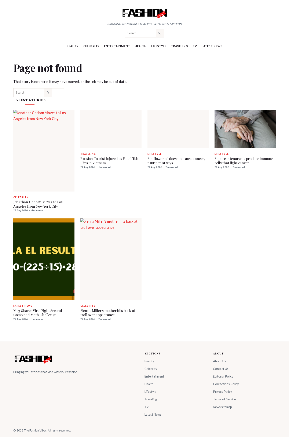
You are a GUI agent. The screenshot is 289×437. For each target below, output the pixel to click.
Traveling (179, 46)
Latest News (212, 46)
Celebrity (91, 46)
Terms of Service (224, 399)
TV (195, 46)
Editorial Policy (223, 376)
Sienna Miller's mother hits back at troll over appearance (107, 312)
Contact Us (220, 369)
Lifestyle (158, 46)
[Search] (160, 33)
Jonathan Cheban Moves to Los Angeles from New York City (38, 204)
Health (141, 46)
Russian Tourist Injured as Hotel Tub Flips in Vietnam (109, 160)
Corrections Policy (226, 384)
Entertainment (117, 46)
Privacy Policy (222, 391)
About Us (219, 361)
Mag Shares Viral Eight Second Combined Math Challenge (37, 312)
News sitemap (222, 407)
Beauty (73, 46)
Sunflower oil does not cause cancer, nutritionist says (176, 160)
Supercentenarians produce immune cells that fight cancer (244, 160)
